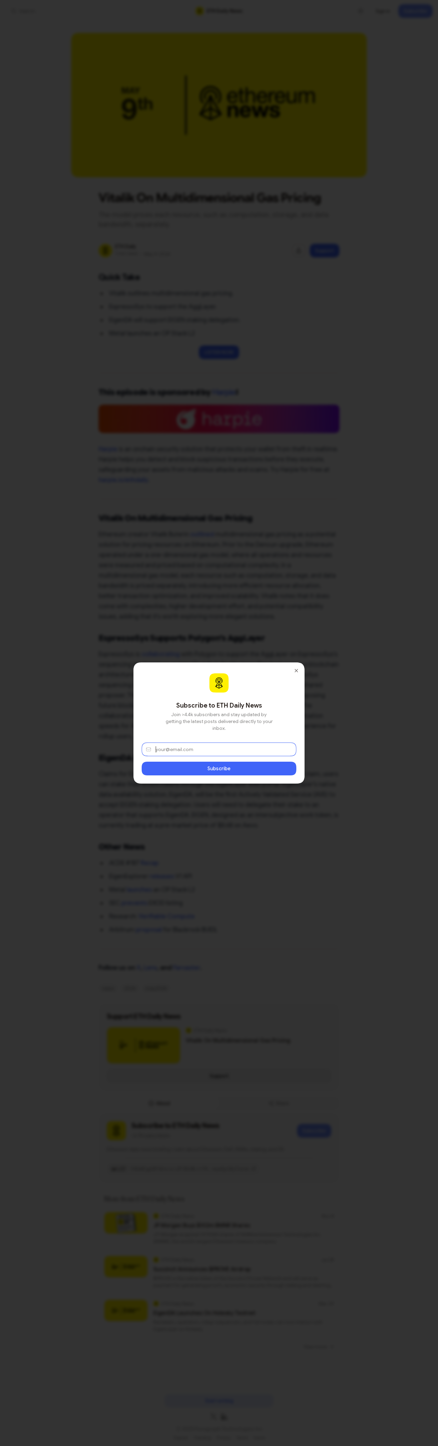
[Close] (296, 670)
